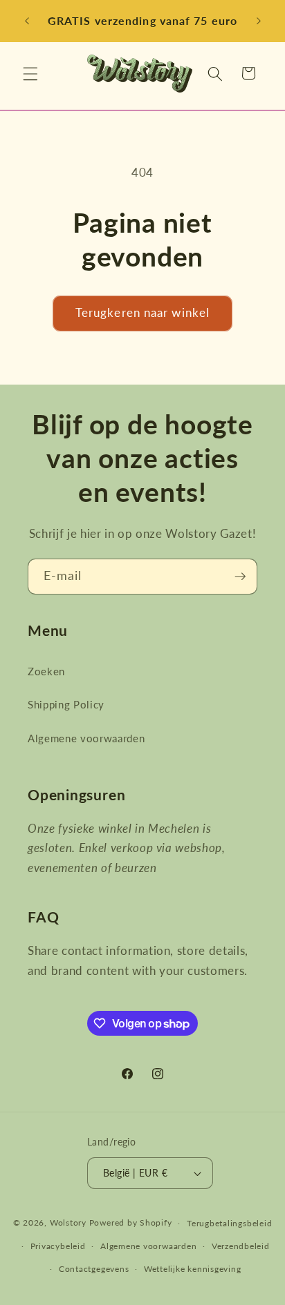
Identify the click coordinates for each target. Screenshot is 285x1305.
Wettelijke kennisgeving (192, 1269)
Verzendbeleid (241, 1246)
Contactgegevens (94, 1269)
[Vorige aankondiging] (27, 21)
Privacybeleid (58, 1246)
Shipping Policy (66, 704)
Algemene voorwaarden (86, 738)
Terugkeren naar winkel (142, 313)
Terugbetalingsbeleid (229, 1223)
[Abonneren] (240, 576)
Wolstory (69, 1223)
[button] (30, 73)
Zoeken (46, 671)
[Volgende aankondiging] (258, 21)
